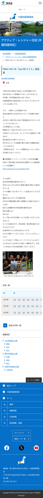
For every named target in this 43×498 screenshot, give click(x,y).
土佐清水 (9, 370)
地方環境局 (7, 53)
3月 (23, 299)
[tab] (5, 325)
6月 (37, 299)
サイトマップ (19, 432)
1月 (14, 299)
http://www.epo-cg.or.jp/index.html (16, 169)
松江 (8, 350)
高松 (8, 360)
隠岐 (8, 344)
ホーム (9, 398)
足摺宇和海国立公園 (11, 366)
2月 (19, 299)
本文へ (20, 9)
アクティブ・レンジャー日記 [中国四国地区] (21, 57)
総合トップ (11, 385)
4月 (28, 299)
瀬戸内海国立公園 (10, 353)
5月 (32, 299)
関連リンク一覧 (20, 439)
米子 (8, 347)
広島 (8, 357)
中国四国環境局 (20, 53)
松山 (8, 363)
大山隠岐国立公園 (10, 340)
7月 (41, 299)
